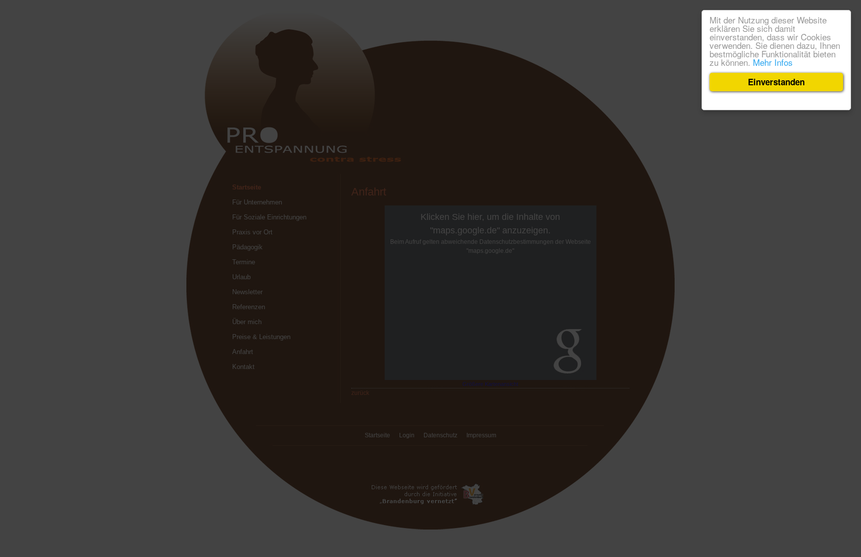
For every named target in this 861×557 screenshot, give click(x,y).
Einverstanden (776, 82)
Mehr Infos (773, 62)
